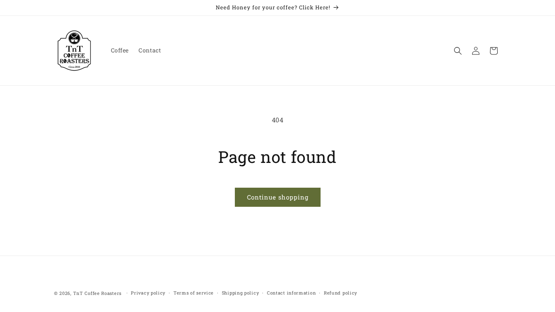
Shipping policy (240, 293)
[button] (458, 51)
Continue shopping (277, 197)
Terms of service (193, 293)
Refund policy (340, 293)
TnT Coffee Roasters (97, 293)
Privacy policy (148, 293)
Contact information (291, 293)
